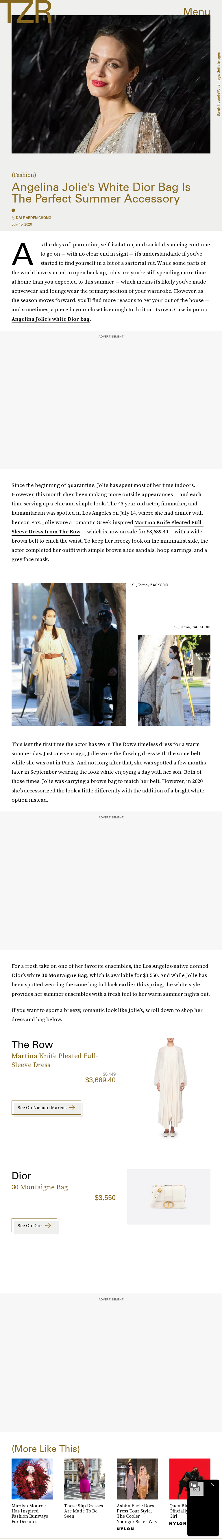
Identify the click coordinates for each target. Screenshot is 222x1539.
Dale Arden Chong (33, 217)
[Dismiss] (212, 1484)
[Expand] (193, 1484)
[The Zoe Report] (26, 11)
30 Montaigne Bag (64, 975)
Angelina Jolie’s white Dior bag (51, 319)
